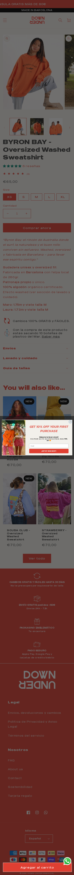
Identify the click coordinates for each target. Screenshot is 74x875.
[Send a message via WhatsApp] (67, 861)
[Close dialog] (70, 421)
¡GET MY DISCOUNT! (48, 451)
